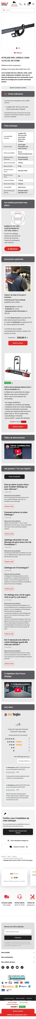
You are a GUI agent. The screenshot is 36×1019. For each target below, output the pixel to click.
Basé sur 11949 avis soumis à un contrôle (14, 881)
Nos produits (5, 952)
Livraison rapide (6, 903)
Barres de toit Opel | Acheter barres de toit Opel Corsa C (12, 228)
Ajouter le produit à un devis (18, 87)
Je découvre (12, 249)
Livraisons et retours (9, 998)
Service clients (19, 903)
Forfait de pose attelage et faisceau (15, 296)
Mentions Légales (20, 998)
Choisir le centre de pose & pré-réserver (18, 832)
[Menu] (33, 4)
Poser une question (14, 476)
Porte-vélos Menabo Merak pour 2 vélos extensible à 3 (17, 388)
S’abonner (18, 937)
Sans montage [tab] (12, 1002)
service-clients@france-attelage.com (19, 840)
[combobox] (18, 10)
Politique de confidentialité (19, 1000)
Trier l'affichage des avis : (22, 756)
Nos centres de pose (8, 962)
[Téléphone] (20, 4)
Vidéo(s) (19, 53)
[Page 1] (16, 48)
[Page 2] (19, 48)
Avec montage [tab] (24, 1002)
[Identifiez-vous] (24, 4)
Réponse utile (9, 506)
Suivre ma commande (14, 5)
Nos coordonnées (7, 957)
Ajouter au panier (18, 343)
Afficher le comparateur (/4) (17, 1015)
